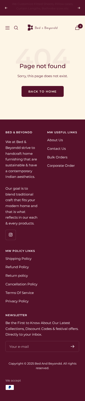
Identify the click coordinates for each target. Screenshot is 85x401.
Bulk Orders (57, 157)
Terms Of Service (19, 293)
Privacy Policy (17, 301)
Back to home (42, 91)
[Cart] (77, 28)
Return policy (16, 275)
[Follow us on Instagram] (10, 235)
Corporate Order (61, 165)
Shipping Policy (18, 258)
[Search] (16, 28)
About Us (55, 140)
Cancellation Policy (21, 284)
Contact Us (56, 148)
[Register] (73, 346)
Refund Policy (17, 267)
